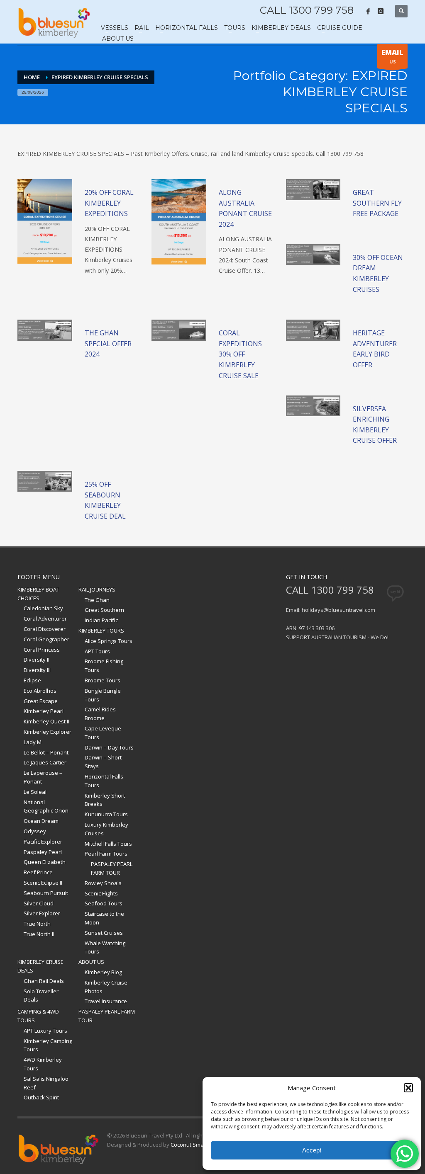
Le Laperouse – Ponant (43, 777)
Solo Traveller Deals (41, 995)
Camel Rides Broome (100, 714)
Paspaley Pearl (43, 852)
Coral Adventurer (45, 618)
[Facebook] (368, 11)
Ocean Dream (41, 821)
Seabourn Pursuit (46, 893)
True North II (39, 934)
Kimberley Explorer (47, 731)
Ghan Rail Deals (44, 981)
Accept (311, 1150)
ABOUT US (91, 961)
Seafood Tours (103, 903)
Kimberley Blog (103, 972)
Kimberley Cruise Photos (106, 987)
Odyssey (35, 831)
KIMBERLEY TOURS (101, 630)
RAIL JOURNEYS (96, 589)
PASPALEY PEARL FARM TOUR (111, 868)
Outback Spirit (41, 1097)
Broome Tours (102, 680)
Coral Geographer (46, 639)
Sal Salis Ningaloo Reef (46, 1083)
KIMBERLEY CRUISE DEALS (40, 966)
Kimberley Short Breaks (105, 800)
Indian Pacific (101, 620)
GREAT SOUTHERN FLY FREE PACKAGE (377, 203)
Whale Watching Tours (105, 947)
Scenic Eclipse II (43, 882)
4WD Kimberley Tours (43, 1064)
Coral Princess (42, 649)
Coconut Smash (190, 1144)
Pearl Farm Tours (106, 853)
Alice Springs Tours (108, 641)
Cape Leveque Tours (103, 733)
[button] (408, 1088)
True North (37, 923)
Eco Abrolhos (40, 690)
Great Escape (41, 701)
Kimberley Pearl (44, 711)
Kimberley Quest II (46, 721)
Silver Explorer (42, 913)
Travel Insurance (106, 1001)
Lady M (33, 742)
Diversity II (36, 659)
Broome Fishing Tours (104, 665)
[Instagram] (380, 11)
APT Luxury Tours (45, 1030)
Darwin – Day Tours (109, 747)
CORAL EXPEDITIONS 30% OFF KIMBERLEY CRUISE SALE (240, 354)
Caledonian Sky (43, 608)
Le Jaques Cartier (45, 762)
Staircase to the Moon (104, 918)
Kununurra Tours (106, 814)
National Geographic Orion (46, 806)
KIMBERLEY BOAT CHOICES (38, 594)
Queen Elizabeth (45, 862)
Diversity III (37, 670)
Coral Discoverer (45, 629)
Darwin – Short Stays (103, 762)
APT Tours (97, 651)
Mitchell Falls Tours (108, 843)
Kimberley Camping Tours (48, 1045)
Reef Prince (38, 872)
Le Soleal (35, 792)
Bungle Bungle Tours (103, 695)
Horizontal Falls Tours (104, 781)
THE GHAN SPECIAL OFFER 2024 (108, 343)
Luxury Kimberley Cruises (106, 829)
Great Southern (104, 610)
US (392, 56)
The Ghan (97, 600)
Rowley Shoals (103, 883)
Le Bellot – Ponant (46, 752)
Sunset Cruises (104, 932)
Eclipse (32, 680)
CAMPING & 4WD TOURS (38, 1016)
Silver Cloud (39, 903)
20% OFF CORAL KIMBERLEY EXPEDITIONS (109, 203)
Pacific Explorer (43, 841)
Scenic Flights (101, 893)
